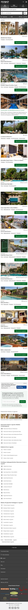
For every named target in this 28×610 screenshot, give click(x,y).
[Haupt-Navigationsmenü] (26, 2)
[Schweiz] (23, 593)
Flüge (23, 6)
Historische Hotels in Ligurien (8, 541)
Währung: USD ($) (4, 582)
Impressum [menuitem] (3, 572)
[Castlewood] (5, 599)
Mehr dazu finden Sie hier (16, 405)
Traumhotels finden (5, 551)
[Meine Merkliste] (23, 2)
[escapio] (5, 2)
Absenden (22, 401)
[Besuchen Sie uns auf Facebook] (10, 608)
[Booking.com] (14, 589)
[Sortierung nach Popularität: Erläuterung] (12, 17)
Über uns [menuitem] (2, 561)
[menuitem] (14, 554)
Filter (26, 16)
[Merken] (26, 23)
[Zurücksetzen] (26, 9)
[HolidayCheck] (5, 594)
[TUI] (23, 589)
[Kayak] (5, 589)
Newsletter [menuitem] (3, 568)
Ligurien (15, 539)
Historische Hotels (8, 539)
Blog (2, 565)
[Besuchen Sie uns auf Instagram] (13, 608)
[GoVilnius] (14, 599)
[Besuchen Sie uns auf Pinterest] (15, 608)
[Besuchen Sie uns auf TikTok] (18, 608)
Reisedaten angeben (21, 42)
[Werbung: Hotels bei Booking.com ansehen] (22, 387)
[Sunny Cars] (14, 594)
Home (2, 539)
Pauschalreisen (14, 6)
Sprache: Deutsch (4, 578)
